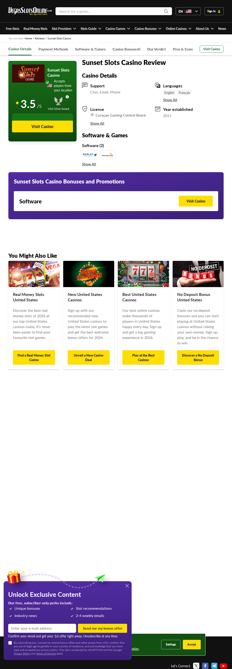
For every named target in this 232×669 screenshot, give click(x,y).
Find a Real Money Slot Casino (33, 357)
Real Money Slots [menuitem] (35, 28)
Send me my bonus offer (102, 628)
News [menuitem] (222, 28)
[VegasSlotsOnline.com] (30, 11)
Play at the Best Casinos (143, 357)
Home (28, 38)
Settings (171, 644)
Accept (191, 644)
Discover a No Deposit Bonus (198, 357)
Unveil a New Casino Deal (88, 357)
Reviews (40, 38)
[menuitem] (64, 28)
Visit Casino (211, 49)
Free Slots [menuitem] (12, 28)
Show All (170, 100)
